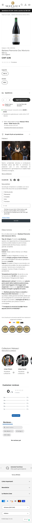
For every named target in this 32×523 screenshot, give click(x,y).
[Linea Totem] (8, 360)
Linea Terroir (22, 369)
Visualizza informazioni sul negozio (13, 127)
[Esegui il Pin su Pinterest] (18, 180)
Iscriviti (16, 220)
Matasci (4, 48)
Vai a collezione (7, 174)
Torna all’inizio (16, 474)
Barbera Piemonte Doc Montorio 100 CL (21, 14)
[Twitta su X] (11, 180)
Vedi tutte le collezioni (9, 350)
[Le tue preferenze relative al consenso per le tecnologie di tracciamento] (29, 520)
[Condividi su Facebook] (14, 180)
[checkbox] (7, 434)
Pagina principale (6, 14)
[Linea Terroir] (22, 360)
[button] (29, 5)
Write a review (16, 415)
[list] (16, 31)
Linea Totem (8, 369)
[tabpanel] (16, 442)
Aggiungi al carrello (21, 99)
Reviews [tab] (7, 422)
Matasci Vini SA (8, 518)
